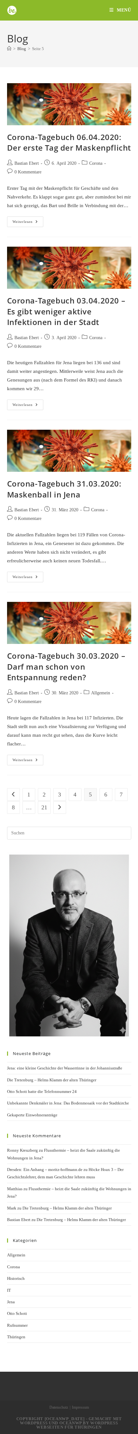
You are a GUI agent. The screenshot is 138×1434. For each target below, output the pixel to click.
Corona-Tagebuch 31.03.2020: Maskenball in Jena (64, 489)
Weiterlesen (28, 223)
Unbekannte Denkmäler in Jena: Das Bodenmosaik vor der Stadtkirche (68, 1103)
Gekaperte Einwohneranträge (32, 1115)
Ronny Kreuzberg (22, 1150)
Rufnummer (17, 1325)
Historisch (16, 1278)
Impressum (80, 1407)
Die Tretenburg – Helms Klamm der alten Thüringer (51, 1080)
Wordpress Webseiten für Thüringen (77, 1425)
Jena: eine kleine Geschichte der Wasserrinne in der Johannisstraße (64, 1068)
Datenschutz (58, 1407)
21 (44, 807)
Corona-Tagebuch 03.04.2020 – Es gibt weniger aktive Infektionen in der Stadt (66, 311)
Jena (11, 1301)
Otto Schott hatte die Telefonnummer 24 (42, 1091)
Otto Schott (17, 1313)
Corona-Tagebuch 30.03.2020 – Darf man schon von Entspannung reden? (66, 666)
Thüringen (16, 1336)
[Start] (9, 48)
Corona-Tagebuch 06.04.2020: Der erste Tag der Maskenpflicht (69, 142)
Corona (95, 163)
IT (9, 1290)
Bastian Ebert (26, 163)
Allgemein (100, 693)
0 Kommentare (27, 172)
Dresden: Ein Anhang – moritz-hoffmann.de (44, 1169)
